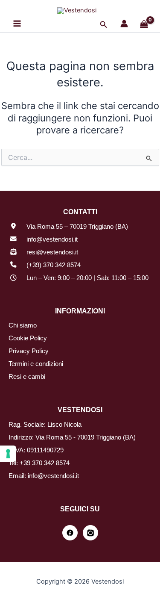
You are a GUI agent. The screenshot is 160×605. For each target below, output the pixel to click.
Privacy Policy (29, 351)
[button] (104, 24)
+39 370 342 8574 (45, 463)
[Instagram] (90, 532)
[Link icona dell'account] (124, 23)
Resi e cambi (27, 376)
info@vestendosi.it (52, 239)
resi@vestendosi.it (52, 252)
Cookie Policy (28, 338)
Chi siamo (23, 325)
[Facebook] (70, 532)
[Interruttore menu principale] (17, 23)
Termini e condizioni (36, 363)
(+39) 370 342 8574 (53, 265)
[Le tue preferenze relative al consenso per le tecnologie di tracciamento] (8, 454)
